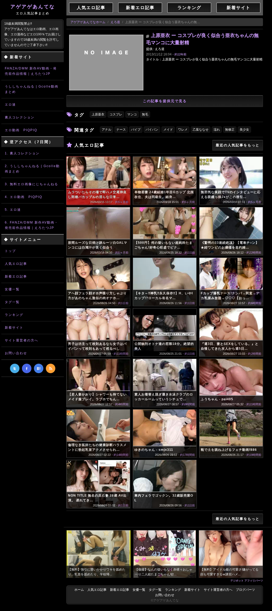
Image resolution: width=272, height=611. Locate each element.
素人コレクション (20, 117)
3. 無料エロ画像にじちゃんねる (31, 184)
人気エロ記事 (16, 264)
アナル (106, 129)
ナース (121, 129)
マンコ (132, 114)
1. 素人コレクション (22, 153)
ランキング (14, 315)
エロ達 (10, 104)
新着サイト (14, 327)
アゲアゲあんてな (32, 9)
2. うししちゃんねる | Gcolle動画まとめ (32, 168)
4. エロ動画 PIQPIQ (23, 197)
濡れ (217, 129)
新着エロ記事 (16, 276)
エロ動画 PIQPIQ (21, 130)
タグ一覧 (12, 302)
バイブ (136, 129)
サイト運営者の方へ (21, 340)
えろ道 (115, 22)
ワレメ (183, 129)
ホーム (79, 590)
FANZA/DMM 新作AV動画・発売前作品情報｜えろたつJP (31, 71)
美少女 (244, 129)
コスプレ (115, 114)
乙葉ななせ (201, 129)
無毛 (145, 114)
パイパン (152, 129)
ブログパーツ (245, 590)
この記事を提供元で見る (165, 101)
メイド (168, 129)
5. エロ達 (13, 210)
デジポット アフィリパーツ (246, 580)
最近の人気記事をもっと (238, 145)
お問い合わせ (16, 353)
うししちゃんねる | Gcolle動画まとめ (31, 89)
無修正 (230, 129)
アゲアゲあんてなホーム (87, 22)
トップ (10, 251)
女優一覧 (12, 289)
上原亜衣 (98, 114)
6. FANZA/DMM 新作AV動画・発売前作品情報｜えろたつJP (31, 225)
